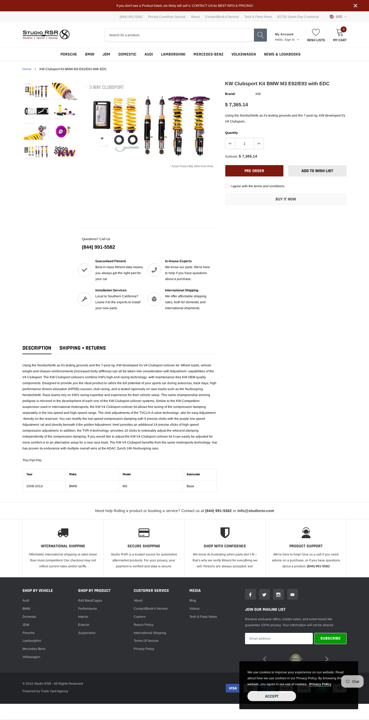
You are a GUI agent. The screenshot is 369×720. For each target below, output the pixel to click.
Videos (194, 608)
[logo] (46, 35)
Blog (192, 600)
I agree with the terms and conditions (257, 186)
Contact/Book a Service (222, 16)
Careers (140, 617)
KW (258, 94)
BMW (89, 54)
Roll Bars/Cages (90, 600)
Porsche (69, 54)
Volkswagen (244, 54)
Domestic (127, 54)
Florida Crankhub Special (167, 16)
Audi (149, 54)
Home (26, 69)
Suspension (87, 633)
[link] (36, 91)
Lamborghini (173, 54)
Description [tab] (36, 348)
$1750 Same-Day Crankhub (298, 16)
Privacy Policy (144, 649)
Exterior (83, 625)
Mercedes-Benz (208, 54)
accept (272, 696)
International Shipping (150, 633)
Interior (83, 617)
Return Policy (143, 625)
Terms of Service (146, 641)
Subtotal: (231, 156)
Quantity (231, 133)
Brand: (230, 94)
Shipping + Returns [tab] (82, 348)
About (195, 16)
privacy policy (320, 684)
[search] (260, 35)
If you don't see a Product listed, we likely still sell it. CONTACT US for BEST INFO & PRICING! (184, 6)
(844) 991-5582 (98, 247)
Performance (87, 608)
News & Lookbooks (282, 54)
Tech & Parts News (258, 16)
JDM (106, 54)
